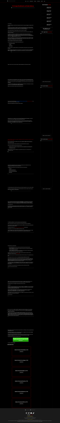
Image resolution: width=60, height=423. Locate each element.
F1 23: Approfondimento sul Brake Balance (23, 6)
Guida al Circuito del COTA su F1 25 (21, 402)
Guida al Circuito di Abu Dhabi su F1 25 (21, 349)
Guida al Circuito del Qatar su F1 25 (21, 370)
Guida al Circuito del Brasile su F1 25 (21, 381)
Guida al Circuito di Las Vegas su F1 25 (21, 360)
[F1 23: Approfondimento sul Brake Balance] (23, 15)
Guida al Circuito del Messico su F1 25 (21, 391)
